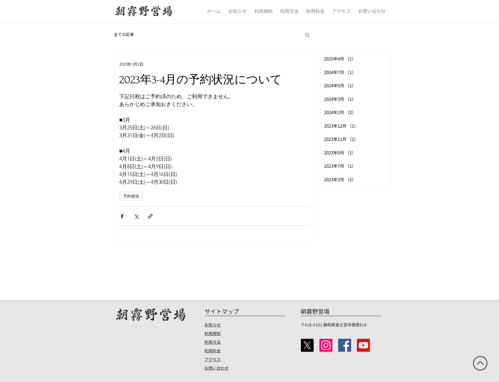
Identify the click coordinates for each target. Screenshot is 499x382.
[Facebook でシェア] (122, 216)
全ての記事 (124, 34)
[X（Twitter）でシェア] (136, 216)
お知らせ (212, 325)
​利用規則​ (212, 333)
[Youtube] (363, 345)
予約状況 (131, 196)
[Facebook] (344, 345)
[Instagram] (325, 345)
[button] (307, 34)
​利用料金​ (212, 350)
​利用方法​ (212, 342)
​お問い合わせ (216, 368)
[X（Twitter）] (307, 345)
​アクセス (212, 359)
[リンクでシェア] (150, 216)
